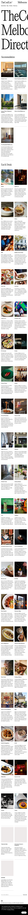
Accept (23, 912)
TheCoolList (6, 2)
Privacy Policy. (10, 909)
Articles (11, 5)
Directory (15, 5)
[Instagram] (2, 901)
